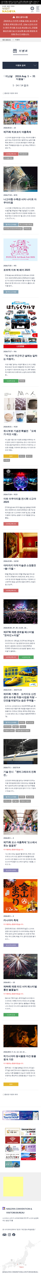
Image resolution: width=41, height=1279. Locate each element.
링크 (18, 1229)
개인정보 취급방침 (27, 1229)
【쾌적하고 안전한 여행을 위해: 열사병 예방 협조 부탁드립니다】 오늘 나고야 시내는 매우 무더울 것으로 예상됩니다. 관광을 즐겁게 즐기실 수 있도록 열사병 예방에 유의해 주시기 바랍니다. (20, 27)
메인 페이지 (6, 40)
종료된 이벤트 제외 (11, 93)
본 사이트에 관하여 (9, 1229)
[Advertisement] (13, 1186)
